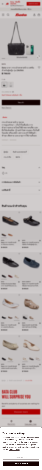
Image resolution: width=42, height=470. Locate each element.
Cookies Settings (21, 457)
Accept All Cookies (21, 464)
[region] (21, 448)
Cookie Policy (14, 450)
